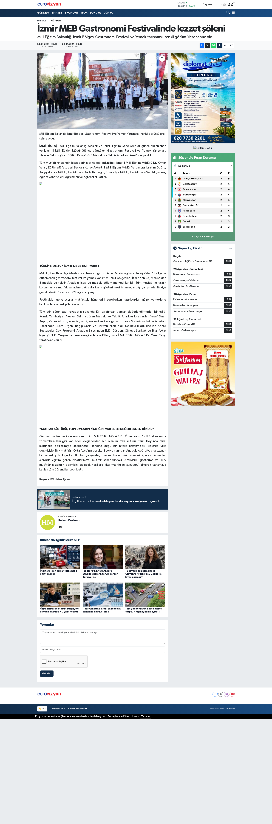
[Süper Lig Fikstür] (230, 248)
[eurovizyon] (49, 4)
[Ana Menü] (232, 12)
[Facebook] (215, 694)
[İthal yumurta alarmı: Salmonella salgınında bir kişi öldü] (103, 594)
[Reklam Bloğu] (203, 98)
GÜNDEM (43, 12)
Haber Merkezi (68, 520)
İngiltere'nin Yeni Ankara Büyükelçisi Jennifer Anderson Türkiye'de (100, 574)
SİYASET (57, 12)
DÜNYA (108, 12)
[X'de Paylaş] (207, 45)
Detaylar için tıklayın (202, 236)
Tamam (145, 716)
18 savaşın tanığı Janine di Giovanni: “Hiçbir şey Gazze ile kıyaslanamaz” (143, 574)
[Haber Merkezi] (47, 522)
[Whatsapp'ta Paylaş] (213, 45)
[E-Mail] (60, 527)
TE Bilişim (230, 709)
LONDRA (95, 12)
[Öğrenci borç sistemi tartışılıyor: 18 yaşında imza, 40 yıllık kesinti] (60, 594)
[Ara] (228, 12)
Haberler (42, 21)
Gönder (46, 673)
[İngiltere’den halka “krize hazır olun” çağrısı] (60, 556)
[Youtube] (232, 694)
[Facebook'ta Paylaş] (202, 45)
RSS (44, 709)
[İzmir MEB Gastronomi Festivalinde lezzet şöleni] (102, 91)
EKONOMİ (71, 12)
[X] (220, 694)
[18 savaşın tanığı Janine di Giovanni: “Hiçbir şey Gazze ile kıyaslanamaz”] (145, 556)
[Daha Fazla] (219, 45)
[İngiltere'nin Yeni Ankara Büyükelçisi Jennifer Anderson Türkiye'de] (103, 556)
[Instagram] (226, 694)
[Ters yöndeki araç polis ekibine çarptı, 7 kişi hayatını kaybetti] (145, 594)
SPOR (83, 12)
